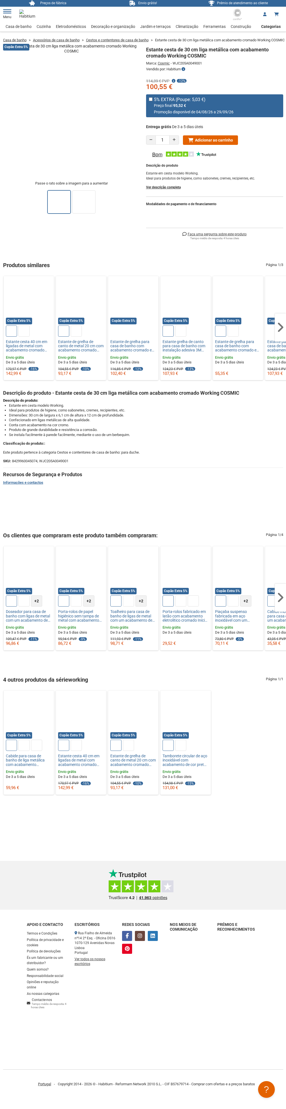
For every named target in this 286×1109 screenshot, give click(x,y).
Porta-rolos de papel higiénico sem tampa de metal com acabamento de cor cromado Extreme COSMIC (79, 616)
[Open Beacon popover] (266, 1089)
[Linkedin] (153, 936)
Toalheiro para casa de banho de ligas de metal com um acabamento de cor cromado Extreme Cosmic (131, 616)
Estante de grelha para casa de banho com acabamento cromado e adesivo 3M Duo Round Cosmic (131, 346)
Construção (241, 26)
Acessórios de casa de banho (56, 40)
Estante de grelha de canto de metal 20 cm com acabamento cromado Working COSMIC (81, 346)
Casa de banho (19, 26)
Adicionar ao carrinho (214, 140)
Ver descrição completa (163, 187)
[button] (280, 327)
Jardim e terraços (155, 26)
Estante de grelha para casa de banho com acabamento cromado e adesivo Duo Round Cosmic (235, 346)
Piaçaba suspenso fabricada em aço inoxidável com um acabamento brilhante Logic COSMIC (234, 616)
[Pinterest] (127, 949)
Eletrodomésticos (71, 26)
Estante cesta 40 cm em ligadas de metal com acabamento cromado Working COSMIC (26, 346)
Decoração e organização (113, 26)
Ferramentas (214, 26)
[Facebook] (127, 936)
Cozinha (44, 26)
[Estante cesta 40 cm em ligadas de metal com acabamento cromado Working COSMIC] (29, 301)
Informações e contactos (23, 482)
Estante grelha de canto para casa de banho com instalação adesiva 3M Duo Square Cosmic (184, 346)
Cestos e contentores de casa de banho (117, 40)
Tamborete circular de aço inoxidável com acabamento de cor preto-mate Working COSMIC (185, 760)
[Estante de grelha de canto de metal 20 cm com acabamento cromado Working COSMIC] (81, 301)
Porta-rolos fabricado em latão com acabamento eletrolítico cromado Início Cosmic (185, 616)
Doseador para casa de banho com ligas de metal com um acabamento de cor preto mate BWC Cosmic (28, 616)
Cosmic (164, 63)
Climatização (187, 26)
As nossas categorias (43, 994)
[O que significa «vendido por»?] (183, 69)
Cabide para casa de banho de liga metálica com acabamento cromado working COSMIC (29, 760)
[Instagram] (140, 936)
